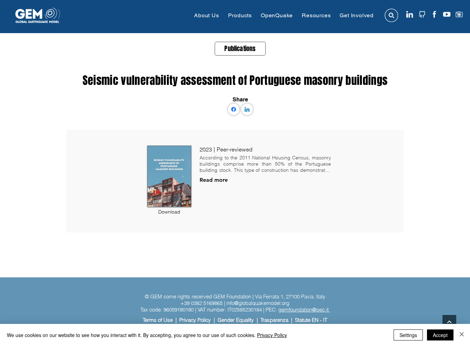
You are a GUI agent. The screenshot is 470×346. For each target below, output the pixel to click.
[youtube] (447, 14)
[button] (206, 15)
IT (325, 320)
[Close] (462, 334)
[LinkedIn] (247, 109)
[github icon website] (422, 14)
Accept (440, 335)
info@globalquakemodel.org (257, 303)
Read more (214, 180)
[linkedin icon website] (410, 14)
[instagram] (459, 14)
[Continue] (449, 322)
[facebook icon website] (434, 14)
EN (315, 320)
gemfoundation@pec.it (304, 309)
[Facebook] (233, 109)
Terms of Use (158, 320)
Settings (408, 335)
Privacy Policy (195, 320)
